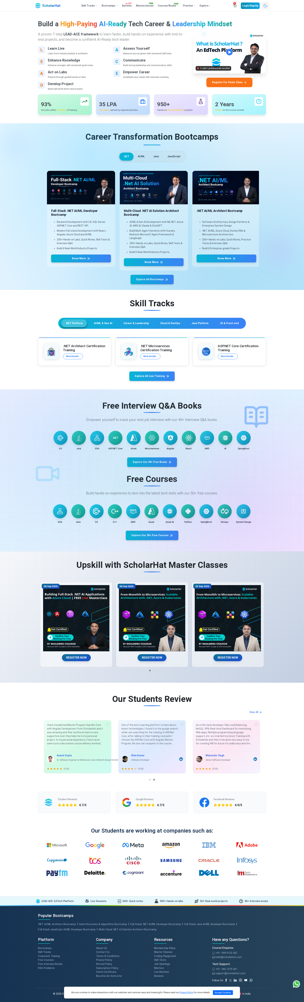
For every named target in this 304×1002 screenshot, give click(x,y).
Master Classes (163, 952)
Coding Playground (165, 956)
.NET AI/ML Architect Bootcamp (57, 924)
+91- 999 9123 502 (226, 952)
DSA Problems (46, 968)
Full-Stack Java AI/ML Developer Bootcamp (209, 924)
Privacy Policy (104, 959)
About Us (101, 948)
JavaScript (173, 156)
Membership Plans (164, 948)
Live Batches (161, 971)
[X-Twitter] (231, 980)
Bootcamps (45, 948)
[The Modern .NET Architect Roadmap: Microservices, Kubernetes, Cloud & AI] (76, 618)
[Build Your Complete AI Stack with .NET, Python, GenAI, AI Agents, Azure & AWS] (228, 618)
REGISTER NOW (76, 657)
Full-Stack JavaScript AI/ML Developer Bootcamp (67, 929)
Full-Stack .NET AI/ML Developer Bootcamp (155, 924)
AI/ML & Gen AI (103, 323)
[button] (150, 670)
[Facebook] (227, 980)
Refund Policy (104, 964)
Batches (127, 5)
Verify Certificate (106, 971)
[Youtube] (247, 980)
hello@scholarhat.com (228, 957)
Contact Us (102, 952)
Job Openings (162, 964)
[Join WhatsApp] (252, 980)
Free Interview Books (50, 964)
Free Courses (46, 959)
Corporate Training (49, 956)
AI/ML (141, 156)
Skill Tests (160, 959)
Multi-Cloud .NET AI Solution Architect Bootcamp (128, 929)
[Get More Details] (79, 187)
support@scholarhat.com (230, 973)
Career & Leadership (136, 323)
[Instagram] (241, 980)
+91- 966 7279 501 (226, 969)
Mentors (159, 968)
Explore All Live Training (150, 376)
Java (156, 156)
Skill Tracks (44, 952)
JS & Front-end (229, 323)
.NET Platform (74, 323)
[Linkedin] (236, 980)
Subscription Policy (107, 968)
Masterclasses (145, 5)
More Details (72, 356)
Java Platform (199, 323)
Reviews (159, 976)
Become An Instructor (109, 976)
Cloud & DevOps (170, 323)
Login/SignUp (250, 5)
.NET (126, 156)
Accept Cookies (223, 992)
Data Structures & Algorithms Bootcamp (103, 924)
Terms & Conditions (107, 956)
